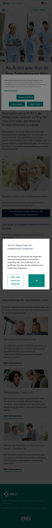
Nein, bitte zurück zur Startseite (15, 280)
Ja (36, 281)
